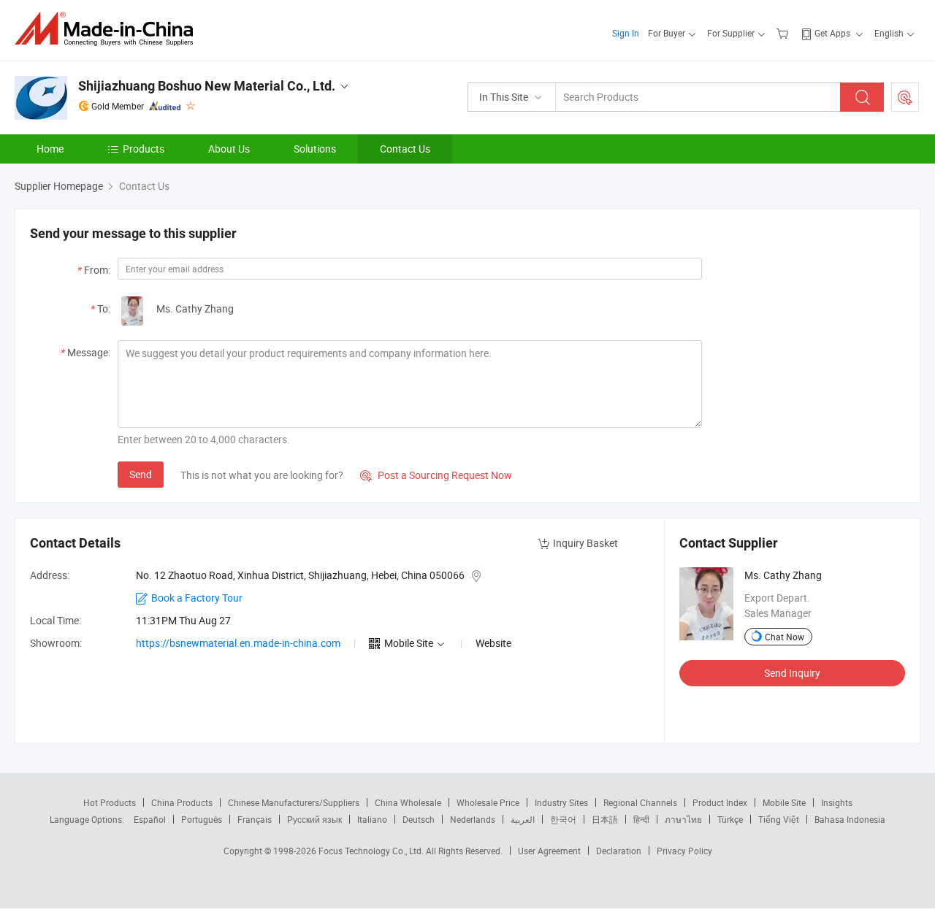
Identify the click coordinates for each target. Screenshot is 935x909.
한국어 (563, 819)
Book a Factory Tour (197, 598)
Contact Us (405, 149)
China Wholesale (408, 802)
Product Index (719, 802)
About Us (229, 149)
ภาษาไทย (683, 819)
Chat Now (784, 637)
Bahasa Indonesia (849, 819)
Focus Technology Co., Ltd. (372, 850)
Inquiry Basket (585, 543)
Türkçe (730, 819)
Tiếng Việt (778, 819)
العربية (523, 819)
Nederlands (472, 819)
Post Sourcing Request (905, 97)
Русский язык (314, 819)
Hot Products (109, 802)
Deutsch (418, 819)
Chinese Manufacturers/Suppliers (293, 802)
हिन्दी (641, 819)
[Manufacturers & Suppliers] (108, 29)
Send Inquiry (792, 673)
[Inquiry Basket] (784, 33)
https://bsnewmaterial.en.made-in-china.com (238, 643)
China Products (182, 802)
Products (143, 149)
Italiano (372, 819)
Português (201, 819)
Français (254, 819)
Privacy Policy (684, 850)
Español (150, 819)
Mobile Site (784, 802)
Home (50, 149)
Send (140, 474)
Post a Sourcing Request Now (436, 475)
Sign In (625, 33)
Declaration (618, 850)
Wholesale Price (488, 802)
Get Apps (832, 33)
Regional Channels (640, 802)
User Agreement (549, 850)
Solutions (315, 149)
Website (493, 643)
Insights (836, 802)
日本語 (605, 819)
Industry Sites (561, 802)
